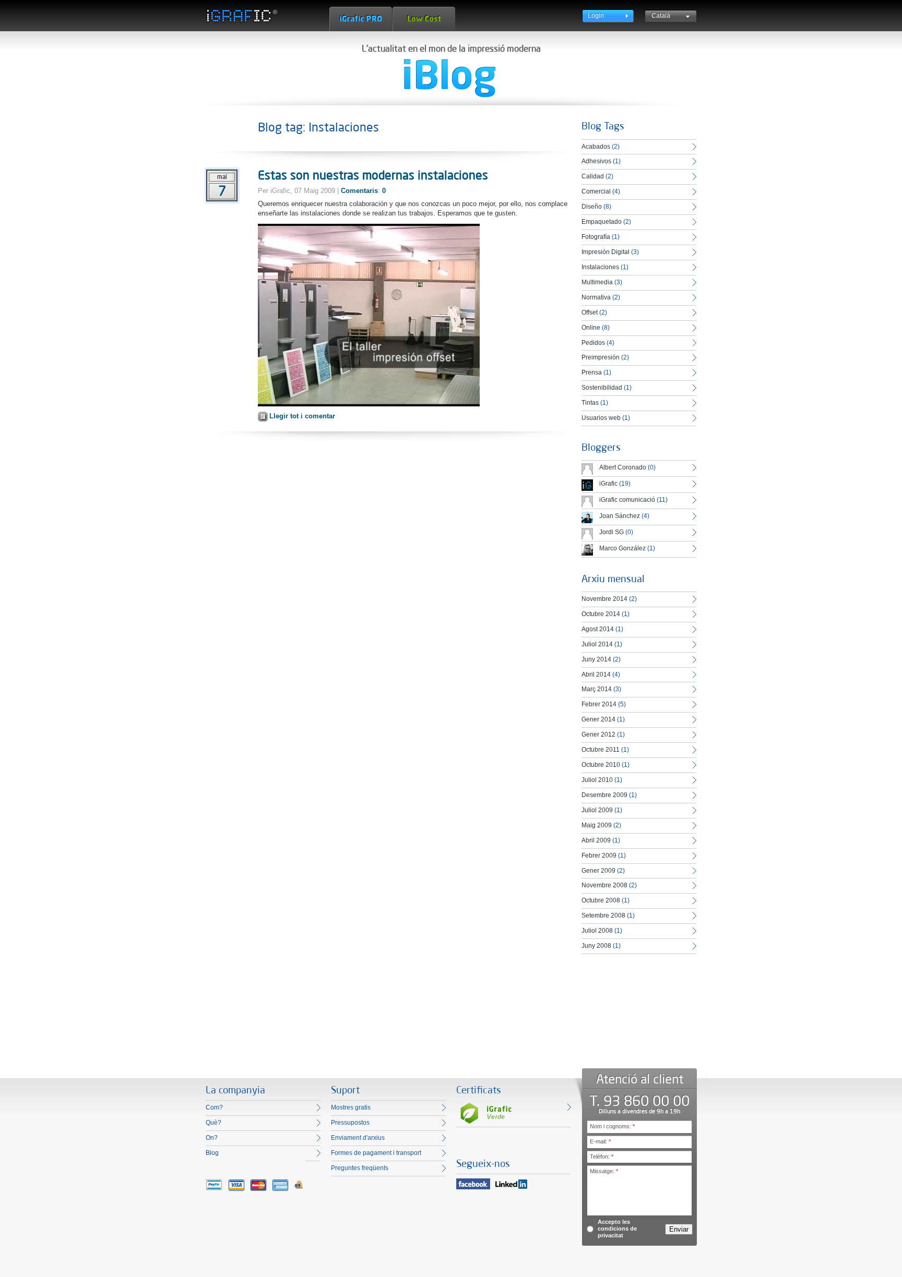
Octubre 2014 (600, 614)
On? (212, 1137)
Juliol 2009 (597, 810)
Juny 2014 (596, 659)
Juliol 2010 (597, 780)
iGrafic (608, 483)
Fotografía (595, 236)
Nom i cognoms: (612, 1126)
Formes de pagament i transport (376, 1152)
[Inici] (241, 15)
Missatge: (604, 1171)
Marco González (622, 548)
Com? (214, 1107)
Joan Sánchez (619, 516)
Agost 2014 (597, 629)
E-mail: (600, 1141)
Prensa (591, 372)
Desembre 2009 (604, 795)
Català (660, 15)
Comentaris (359, 191)
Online (590, 327)
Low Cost (424, 19)
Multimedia (597, 282)
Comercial (596, 191)
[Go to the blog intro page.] (450, 78)
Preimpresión (600, 357)
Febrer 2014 (598, 704)
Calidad (592, 176)
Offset (589, 312)
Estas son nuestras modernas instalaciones (373, 174)
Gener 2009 (598, 870)
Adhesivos (596, 161)
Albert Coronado (622, 467)
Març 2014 (596, 689)
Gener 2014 (598, 719)
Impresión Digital (605, 252)
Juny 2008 (596, 945)
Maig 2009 (596, 825)
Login (596, 15)
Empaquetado (601, 221)
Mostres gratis (351, 1107)
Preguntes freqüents (359, 1168)
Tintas (590, 402)
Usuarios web (601, 417)
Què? (213, 1122)
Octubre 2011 (600, 749)
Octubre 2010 (600, 764)
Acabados (595, 146)
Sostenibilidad (601, 387)
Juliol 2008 (597, 930)
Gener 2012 (598, 734)
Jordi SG (611, 532)
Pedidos (593, 342)
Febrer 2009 (598, 855)
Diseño (591, 206)
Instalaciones (600, 267)
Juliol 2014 (597, 644)
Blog (212, 1152)
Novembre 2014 (604, 599)
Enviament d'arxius (358, 1137)
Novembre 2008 (604, 885)
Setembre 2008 (603, 915)
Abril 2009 (596, 840)
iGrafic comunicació (627, 499)
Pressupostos (350, 1122)
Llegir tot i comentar (302, 416)
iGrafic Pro (360, 19)
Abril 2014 (596, 674)
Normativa (596, 297)
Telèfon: (601, 1156)
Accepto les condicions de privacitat (617, 1228)
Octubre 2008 (600, 900)
